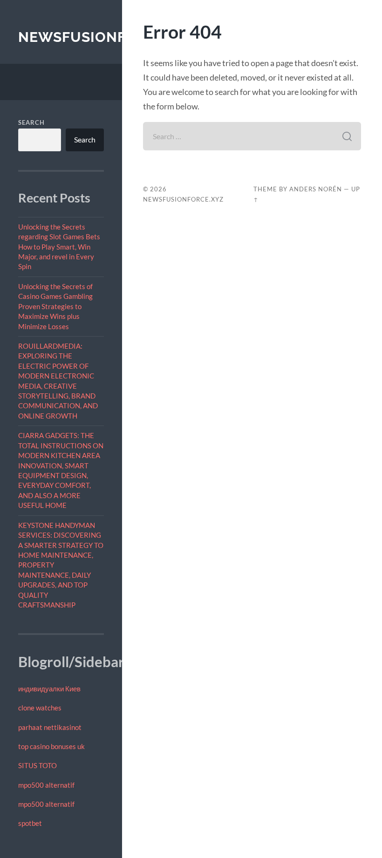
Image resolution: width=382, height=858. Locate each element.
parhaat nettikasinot (50, 727)
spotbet (30, 823)
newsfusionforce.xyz (108, 37)
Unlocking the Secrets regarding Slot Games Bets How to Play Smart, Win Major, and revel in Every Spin (59, 247)
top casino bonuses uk (51, 746)
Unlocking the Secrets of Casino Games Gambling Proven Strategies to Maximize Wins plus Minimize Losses (55, 306)
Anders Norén (315, 189)
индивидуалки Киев (49, 688)
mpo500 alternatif (46, 785)
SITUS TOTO (37, 765)
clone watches (39, 707)
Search (31, 122)
